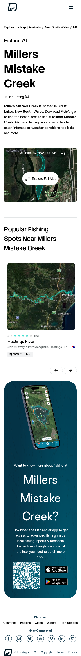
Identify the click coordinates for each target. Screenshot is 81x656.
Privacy (72, 652)
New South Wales (57, 27)
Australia (35, 27)
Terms (60, 652)
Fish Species (69, 623)
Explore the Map (15, 27)
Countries (9, 623)
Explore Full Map (44, 178)
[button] (40, 178)
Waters (51, 623)
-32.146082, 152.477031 (37, 152)
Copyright (46, 652)
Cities (39, 623)
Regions (25, 623)
